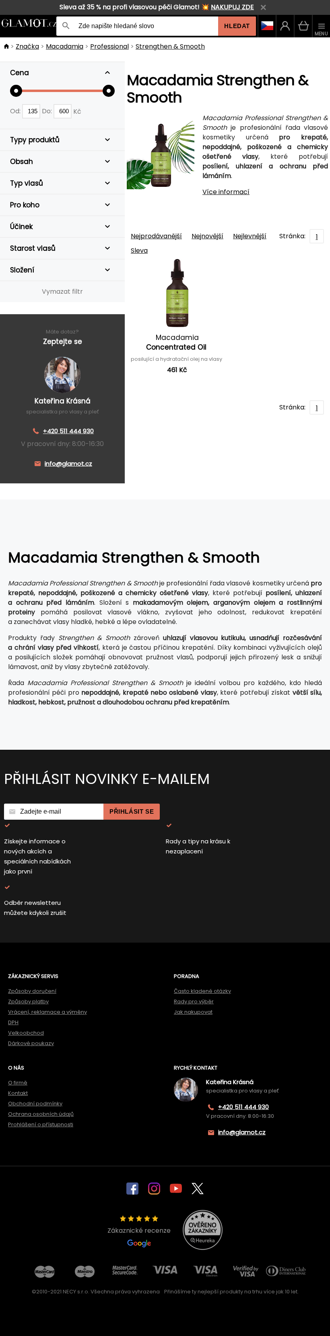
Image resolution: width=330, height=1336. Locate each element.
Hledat (237, 26)
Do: (48, 111)
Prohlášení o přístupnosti (40, 1124)
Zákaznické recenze (139, 1230)
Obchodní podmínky (35, 1103)
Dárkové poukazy (31, 1043)
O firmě (17, 1082)
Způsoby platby (28, 1001)
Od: (16, 111)
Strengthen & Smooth (170, 46)
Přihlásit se (131, 811)
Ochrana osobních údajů (41, 1114)
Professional (109, 46)
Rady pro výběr (194, 1001)
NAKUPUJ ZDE (232, 7)
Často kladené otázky (202, 991)
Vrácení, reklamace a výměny (47, 1012)
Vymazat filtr (62, 291)
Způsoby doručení (32, 991)
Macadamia (64, 46)
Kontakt (18, 1093)
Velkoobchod (26, 1033)
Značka (27, 46)
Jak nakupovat (193, 1012)
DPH (13, 1022)
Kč (77, 111)
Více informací (226, 191)
